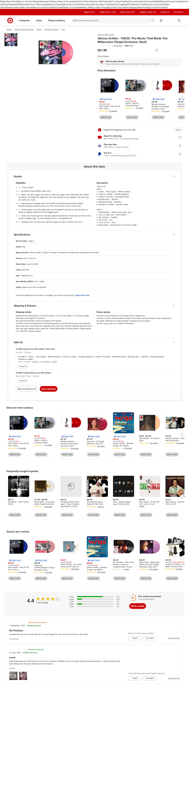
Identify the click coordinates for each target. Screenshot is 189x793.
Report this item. (82, 295)
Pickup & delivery (56, 20)
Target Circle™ (89, 12)
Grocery (132, 1)
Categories (24, 20)
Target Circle (151, 7)
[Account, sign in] (166, 20)
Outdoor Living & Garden (117, 1)
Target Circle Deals (71, 7)
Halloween (44, 1)
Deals (9, 7)
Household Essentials (146, 1)
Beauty (164, 1)
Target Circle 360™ (127, 12)
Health (16, 4)
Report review (174, 638)
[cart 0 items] (179, 20)
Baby (158, 1)
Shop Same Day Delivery (118, 7)
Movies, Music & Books (103, 4)
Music (39, 29)
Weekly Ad (85, 7)
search (152, 20)
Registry (133, 7)
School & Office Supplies (38, 4)
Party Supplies (120, 4)
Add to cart (106, 117)
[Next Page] (182, 98)
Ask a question (48, 389)
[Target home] (10, 20)
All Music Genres (51, 29)
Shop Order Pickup (98, 7)
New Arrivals (27, 7)
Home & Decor (84, 1)
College (35, 1)
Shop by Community (154, 4)
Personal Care (173, 1)
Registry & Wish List (148, 12)
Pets (10, 4)
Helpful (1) (35, 362)
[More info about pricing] (156, 50)
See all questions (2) (26, 389)
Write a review (137, 606)
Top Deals (58, 7)
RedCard (141, 7)
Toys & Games (56, 4)
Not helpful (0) (46, 362)
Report (54, 362)
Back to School (25, 1)
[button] (104, 45)
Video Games (86, 4)
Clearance (17, 7)
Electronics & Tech (71, 4)
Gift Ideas (131, 4)
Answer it (23, 366)
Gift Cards (140, 4)
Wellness (23, 4)
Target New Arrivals (9, 1)
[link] (104, 45)
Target (9, 29)
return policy (108, 323)
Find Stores (162, 7)
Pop (63, 29)
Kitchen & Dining (98, 1)
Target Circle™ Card (108, 12)
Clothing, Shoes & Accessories (63, 1)
